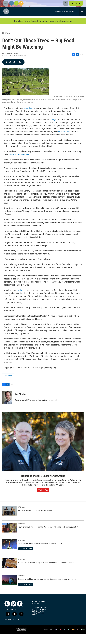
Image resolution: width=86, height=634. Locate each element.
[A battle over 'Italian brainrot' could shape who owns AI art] (9, 544)
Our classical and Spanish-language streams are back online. (43, 21)
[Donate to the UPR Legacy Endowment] (43, 441)
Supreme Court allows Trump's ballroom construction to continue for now (46, 562)
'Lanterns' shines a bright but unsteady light (35, 510)
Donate (76, 3)
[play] (6, 11)
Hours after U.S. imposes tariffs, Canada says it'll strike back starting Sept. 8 (48, 527)
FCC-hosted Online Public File (38, 602)
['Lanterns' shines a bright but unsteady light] (9, 511)
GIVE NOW (43, 490)
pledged (53, 119)
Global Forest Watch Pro (19, 154)
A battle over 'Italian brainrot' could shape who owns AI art (40, 543)
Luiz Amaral (63, 131)
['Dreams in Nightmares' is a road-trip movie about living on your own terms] (9, 580)
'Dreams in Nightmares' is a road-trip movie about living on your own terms (47, 579)
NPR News (6, 33)
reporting (28, 108)
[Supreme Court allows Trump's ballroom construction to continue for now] (9, 563)
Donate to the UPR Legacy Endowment (43, 476)
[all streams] (82, 11)
